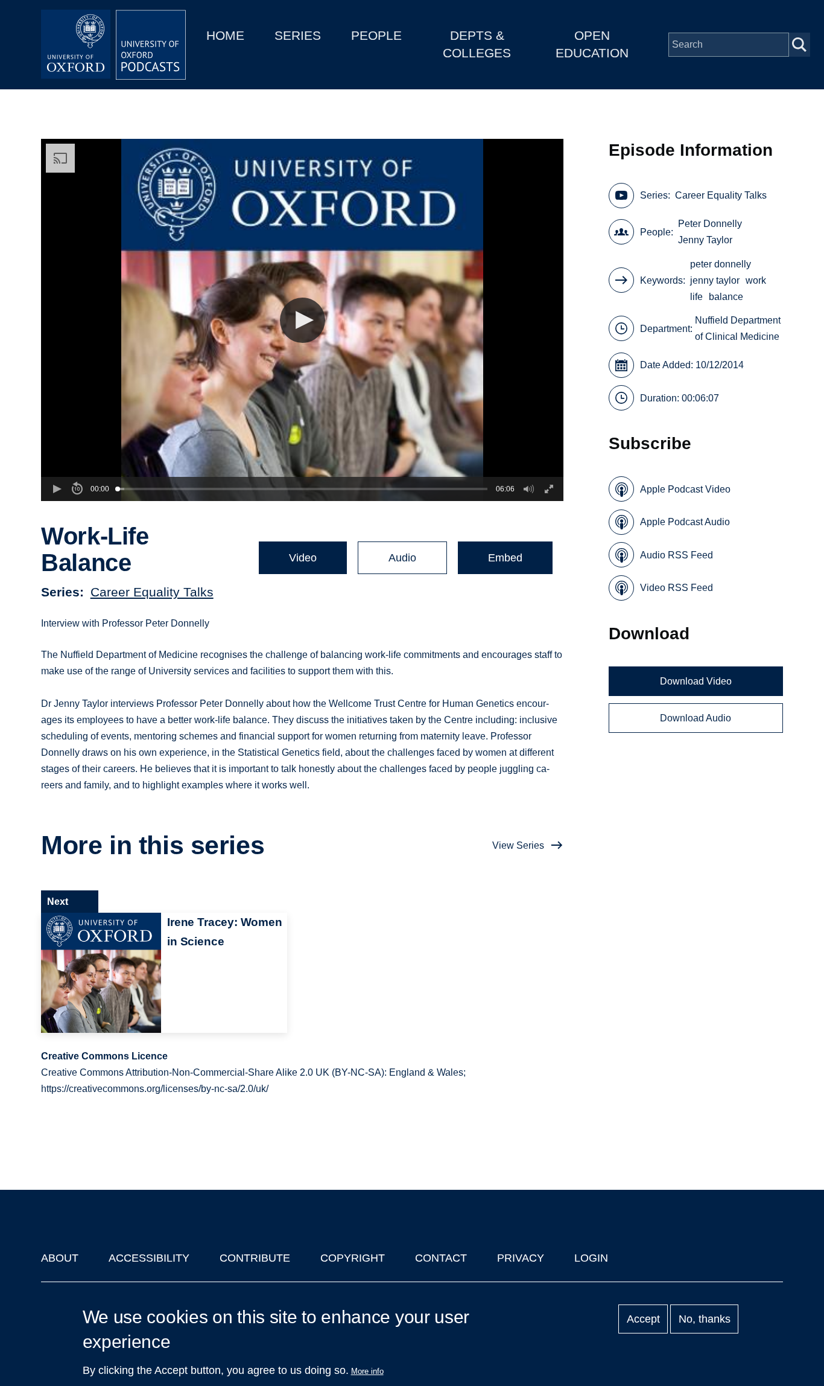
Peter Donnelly (710, 224)
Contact (441, 1258)
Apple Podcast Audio (685, 522)
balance (726, 297)
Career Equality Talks (152, 592)
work (756, 280)
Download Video (696, 681)
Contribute (255, 1258)
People (376, 35)
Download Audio (695, 718)
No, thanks (705, 1319)
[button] (302, 320)
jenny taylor (715, 280)
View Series (518, 845)
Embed (505, 558)
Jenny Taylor (705, 240)
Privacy (520, 1258)
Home (225, 35)
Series (297, 35)
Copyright (352, 1258)
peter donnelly (720, 264)
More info (367, 1371)
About (59, 1258)
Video (303, 558)
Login (591, 1258)
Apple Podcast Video (685, 489)
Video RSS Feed (676, 588)
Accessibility (149, 1258)
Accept (643, 1319)
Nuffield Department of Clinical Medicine (738, 328)
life (696, 297)
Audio (402, 558)
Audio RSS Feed (676, 555)
